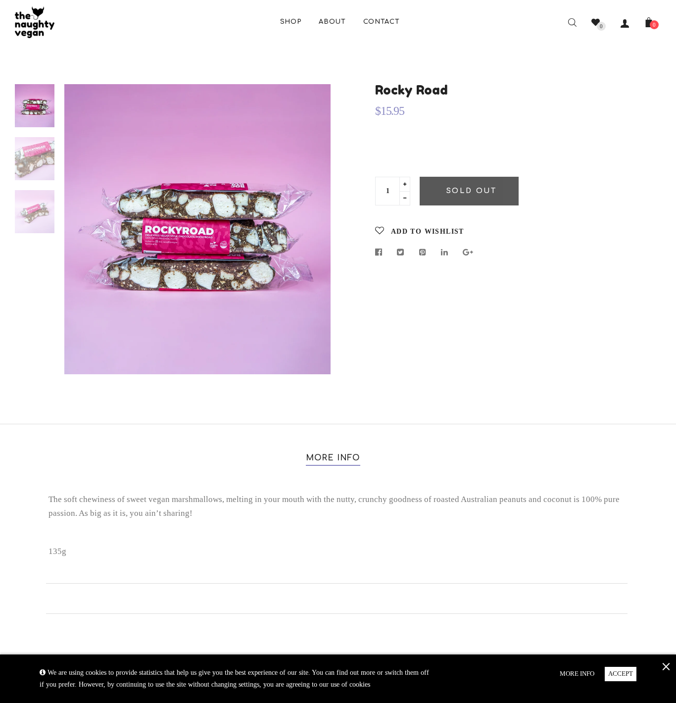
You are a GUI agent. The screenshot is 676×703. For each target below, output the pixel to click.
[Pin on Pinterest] (423, 252)
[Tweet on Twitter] (400, 252)
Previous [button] (79, 229)
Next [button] (316, 229)
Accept (620, 673)
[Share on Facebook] (381, 252)
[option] (197, 229)
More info (333, 457)
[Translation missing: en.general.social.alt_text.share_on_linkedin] (444, 252)
